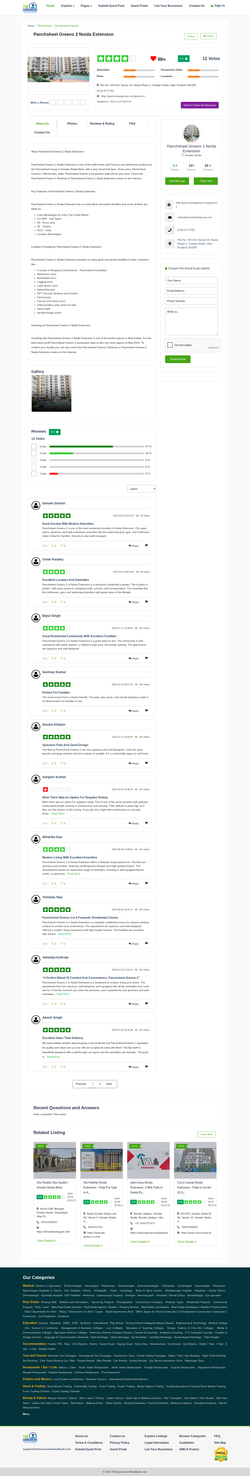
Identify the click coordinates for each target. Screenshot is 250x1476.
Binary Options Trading (150, 1386)
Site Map (220, 1442)
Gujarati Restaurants (183, 1367)
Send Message (177, 181)
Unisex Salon (60, 1403)
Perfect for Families (56, 692)
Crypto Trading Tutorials (66, 1391)
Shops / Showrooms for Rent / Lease (81, 1311)
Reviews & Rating (102, 123)
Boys (67, 1343)
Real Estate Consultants (155, 1307)
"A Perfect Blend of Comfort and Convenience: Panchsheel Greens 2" (91, 977)
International (100, 1323)
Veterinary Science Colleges (105, 1332)
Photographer (125, 1302)
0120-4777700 (105, 90)
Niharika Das (52, 837)
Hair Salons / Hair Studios (199, 1398)
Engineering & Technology (191, 1323)
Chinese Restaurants (87, 1372)
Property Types (174, 1302)
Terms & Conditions (89, 1442)
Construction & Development (179, 1311)
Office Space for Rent (148, 1311)
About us (81, 1436)
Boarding (55, 1323)
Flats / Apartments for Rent (40, 1311)
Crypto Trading (126, 1386)
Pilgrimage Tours (194, 1360)
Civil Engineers (47, 1316)
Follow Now (206, 181)
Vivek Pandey (53, 559)
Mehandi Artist (31, 1407)
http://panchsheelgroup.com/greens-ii (123, 96)
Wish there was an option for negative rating (75, 797)
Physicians (219, 1285)
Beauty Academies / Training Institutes (146, 1403)
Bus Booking (30, 1360)
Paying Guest (125, 1343)
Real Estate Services (70, 1307)
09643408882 (49, 1222)
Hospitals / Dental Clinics (210, 1290)
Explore (66, 5)
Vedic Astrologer (120, 1337)
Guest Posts (139, 5)
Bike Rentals (104, 1360)
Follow (191, 36)
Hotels (202, 1343)
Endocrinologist (73, 1285)
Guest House (107, 1343)
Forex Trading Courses (36, 1391)
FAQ (132, 123)
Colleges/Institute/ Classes (158, 1323)
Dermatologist (126, 1285)
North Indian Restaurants (126, 1367)
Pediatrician (108, 1285)
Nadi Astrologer (100, 1337)
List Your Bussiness (168, 5)
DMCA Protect (189, 1449)
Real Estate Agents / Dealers (100, 1307)
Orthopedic (168, 1285)
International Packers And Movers (128, 1379)
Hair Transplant (173, 1398)
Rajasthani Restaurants (211, 1367)
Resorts (82, 1343)
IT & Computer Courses (199, 1332)
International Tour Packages (95, 1355)
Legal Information (157, 1442)
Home (50, 5)
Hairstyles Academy (205, 1403)
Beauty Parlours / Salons (62, 1398)
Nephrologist (30, 1290)
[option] (51, 393)
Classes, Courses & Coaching (140, 1332)
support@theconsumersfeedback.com (47, 1449)
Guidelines (186, 1442)
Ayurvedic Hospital (51, 1295)
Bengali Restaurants (34, 1372)
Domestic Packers (96, 1379)
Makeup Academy (181, 1403)
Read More (58, 813)
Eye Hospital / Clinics (78, 1290)
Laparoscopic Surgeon (110, 1295)
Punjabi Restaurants (156, 1367)
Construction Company (149, 1302)
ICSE (75, 1323)
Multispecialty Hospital (178, 1290)
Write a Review (40, 102)
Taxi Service (156, 1360)
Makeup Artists (94, 1403)
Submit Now (178, 359)
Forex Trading (107, 1386)
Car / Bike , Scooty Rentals (79, 1360)
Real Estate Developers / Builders (190, 1307)
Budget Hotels (47, 1348)
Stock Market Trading (59, 1386)
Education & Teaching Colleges (145, 1327)
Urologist (130, 1295)
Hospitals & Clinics (50, 1290)
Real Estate (44, 25)
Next (109, 1083)
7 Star (210, 1343)
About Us (42, 123)
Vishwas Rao (52, 897)
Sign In (220, 5)
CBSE (66, 1323)
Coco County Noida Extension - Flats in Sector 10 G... (194, 1187)
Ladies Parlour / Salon (119, 1398)
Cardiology (126, 1290)
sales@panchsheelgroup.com (195, 217)
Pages (85, 5)
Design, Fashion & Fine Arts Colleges (190, 1327)
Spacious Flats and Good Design (65, 745)
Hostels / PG (55, 1343)
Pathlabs (75, 1295)
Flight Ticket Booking (214, 1355)
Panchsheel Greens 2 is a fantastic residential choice (80, 917)
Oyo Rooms (190, 1343)
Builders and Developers (74, 1302)
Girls (75, 1343)
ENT (67, 1295)
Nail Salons (77, 1403)
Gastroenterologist (148, 1285)
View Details (45, 1240)
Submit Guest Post (111, 5)
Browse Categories (192, 1436)
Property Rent (219, 1307)
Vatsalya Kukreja (55, 957)
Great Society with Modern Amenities (68, 523)
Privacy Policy (120, 1442)
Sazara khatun (53, 724)
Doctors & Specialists (48, 1285)
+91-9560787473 (145, 1223)
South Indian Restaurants (94, 1367)
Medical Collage (218, 1323)
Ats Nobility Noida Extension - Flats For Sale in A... (100, 1187)
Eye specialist (213, 1295)
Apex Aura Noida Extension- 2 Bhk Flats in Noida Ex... (146, 1187)
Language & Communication (60, 1337)
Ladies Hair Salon (42, 1403)
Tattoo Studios (113, 1403)
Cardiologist (185, 1285)
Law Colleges (114, 1327)
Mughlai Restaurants (60, 1372)
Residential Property (67, 25)
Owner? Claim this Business (200, 105)
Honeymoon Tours (124, 1355)
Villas (54, 1307)
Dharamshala (157, 1343)
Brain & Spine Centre (149, 1290)
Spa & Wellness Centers (147, 1398)
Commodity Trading (85, 1386)
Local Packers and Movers (68, 1379)
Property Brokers (129, 1307)
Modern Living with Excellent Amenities (69, 857)
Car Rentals (120, 1360)
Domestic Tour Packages (62, 1355)
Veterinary (88, 1295)
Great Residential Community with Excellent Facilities (79, 636)
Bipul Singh (51, 616)
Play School (117, 1323)
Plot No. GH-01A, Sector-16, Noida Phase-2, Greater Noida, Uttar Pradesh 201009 (198, 243)
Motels (93, 1343)
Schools (43, 1323)
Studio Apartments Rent (119, 1311)
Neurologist (91, 1285)
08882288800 (190, 1227)
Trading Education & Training (183, 1386)
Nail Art (223, 1403)
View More (207, 1134)
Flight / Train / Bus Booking (183, 1355)
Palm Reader (211, 1337)
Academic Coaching (171, 1332)
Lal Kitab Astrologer (160, 1337)
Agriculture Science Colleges (70, 1332)
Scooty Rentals (138, 1360)
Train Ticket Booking (51, 1360)
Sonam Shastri (53, 503)
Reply (135, 545)
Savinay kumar (54, 672)
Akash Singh (52, 1017)
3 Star (220, 1343)
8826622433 (95, 1227)
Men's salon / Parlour (91, 1398)
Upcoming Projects (103, 1302)
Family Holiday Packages (151, 1355)
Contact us (117, 1436)
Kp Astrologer (139, 1337)
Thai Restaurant (110, 1372)
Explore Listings (156, 1436)
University (83, 1337)
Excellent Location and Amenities (65, 579)
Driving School (134, 1323)
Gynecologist (202, 1285)
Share (210, 36)
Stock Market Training (213, 1386)
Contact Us (197, 5)
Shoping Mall (48, 1302)
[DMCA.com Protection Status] (221, 1454)
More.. (27, 1414)
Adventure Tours (172, 1360)
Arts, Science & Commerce (41, 1327)
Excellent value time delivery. (63, 1038)
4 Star (33, 1348)
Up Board (85, 1323)
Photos (72, 123)
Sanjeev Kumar (54, 777)
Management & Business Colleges (82, 1327)
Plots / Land (42, 1307)
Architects (63, 1316)
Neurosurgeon (145, 1295)
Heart (113, 1290)
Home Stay (141, 1343)
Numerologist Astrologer (188, 1337)
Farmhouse (174, 1343)
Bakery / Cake (67, 1367)
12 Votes (211, 58)
